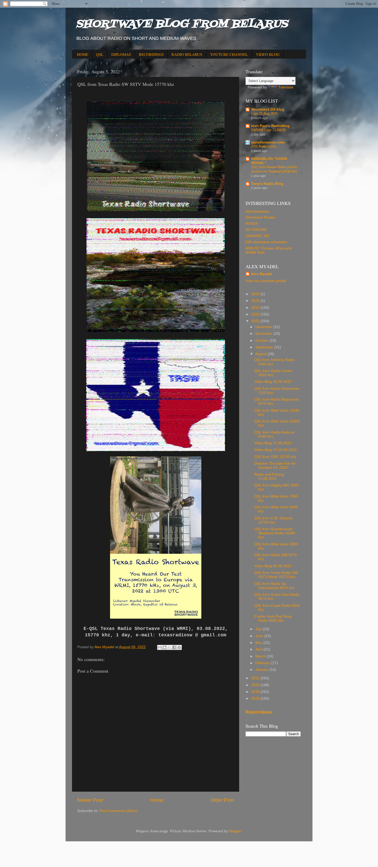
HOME (82, 54)
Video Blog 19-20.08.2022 (275, 450)
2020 (255, 685)
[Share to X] (169, 647)
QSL (99, 54)
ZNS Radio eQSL (264, 146)
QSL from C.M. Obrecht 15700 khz (273, 520)
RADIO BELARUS (187, 54)
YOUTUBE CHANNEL (229, 54)
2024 (255, 308)
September (264, 347)
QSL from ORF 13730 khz (275, 457)
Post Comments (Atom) (119, 811)
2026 (255, 294)
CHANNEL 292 (257, 236)
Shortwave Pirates (260, 217)
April (259, 649)
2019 (255, 692)
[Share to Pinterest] (179, 647)
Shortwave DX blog (267, 109)
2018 (255, 698)
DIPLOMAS (121, 54)
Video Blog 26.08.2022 (272, 382)
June (259, 636)
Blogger (235, 831)
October (262, 340)
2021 (255, 678)
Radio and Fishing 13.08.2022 (269, 477)
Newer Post (90, 800)
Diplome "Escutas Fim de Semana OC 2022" (274, 465)
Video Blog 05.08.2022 (272, 566)
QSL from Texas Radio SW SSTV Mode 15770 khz (276, 575)
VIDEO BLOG (268, 54)
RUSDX (252, 223)
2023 (255, 314)
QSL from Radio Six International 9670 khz (274, 586)
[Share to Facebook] (174, 647)
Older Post (222, 800)
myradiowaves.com (268, 142)
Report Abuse (259, 712)
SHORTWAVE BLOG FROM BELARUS (182, 24)
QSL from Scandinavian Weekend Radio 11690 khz (274, 533)
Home (157, 800)
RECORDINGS (151, 54)
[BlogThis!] (164, 647)
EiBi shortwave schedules (266, 242)
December (264, 327)
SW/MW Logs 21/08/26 (268, 130)
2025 (255, 301)
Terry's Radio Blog (267, 184)
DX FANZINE (256, 230)
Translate (285, 87)
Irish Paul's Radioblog (270, 126)
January (262, 670)
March (261, 656)
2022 (255, 321)
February (263, 663)
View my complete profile (266, 281)
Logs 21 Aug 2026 (264, 113)
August (261, 354)
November (264, 334)
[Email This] (159, 647)
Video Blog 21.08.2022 (272, 443)
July (259, 629)
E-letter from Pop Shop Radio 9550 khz (273, 618)
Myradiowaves (257, 211)
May (259, 643)
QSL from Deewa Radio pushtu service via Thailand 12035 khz (274, 169)
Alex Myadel (261, 274)
